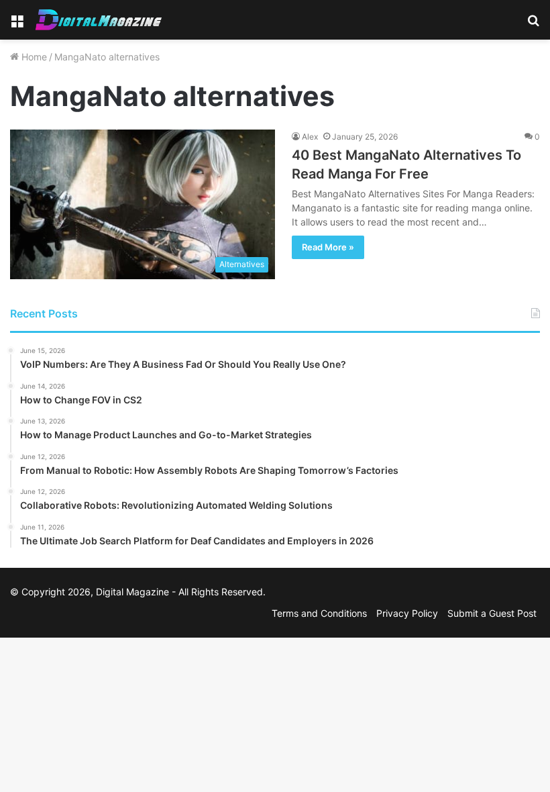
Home (33, 56)
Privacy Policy (407, 613)
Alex (310, 137)
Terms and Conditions (319, 613)
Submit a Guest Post (492, 613)
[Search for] (533, 25)
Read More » (328, 247)
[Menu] (16, 25)
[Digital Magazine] (98, 19)
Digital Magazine (132, 591)
